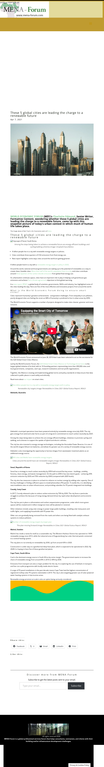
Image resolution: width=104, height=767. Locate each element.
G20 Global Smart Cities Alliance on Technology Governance (62, 364)
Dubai (49, 231)
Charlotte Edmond (64, 216)
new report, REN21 (21, 284)
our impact (28, 379)
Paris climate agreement (37, 280)
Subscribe (76, 685)
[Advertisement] (52, 59)
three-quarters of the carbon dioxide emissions (34, 273)
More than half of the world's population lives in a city (52, 271)
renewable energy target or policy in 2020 (53, 264)
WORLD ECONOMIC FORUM (26, 216)
